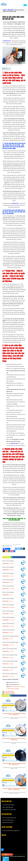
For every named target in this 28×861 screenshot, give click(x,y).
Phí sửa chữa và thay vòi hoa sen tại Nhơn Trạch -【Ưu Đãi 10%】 (14, 789)
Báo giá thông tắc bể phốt (7, 822)
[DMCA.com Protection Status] (5, 858)
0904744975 (5, 663)
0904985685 (5, 645)
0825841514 (5, 651)
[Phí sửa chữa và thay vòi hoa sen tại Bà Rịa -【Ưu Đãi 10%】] (14, 730)
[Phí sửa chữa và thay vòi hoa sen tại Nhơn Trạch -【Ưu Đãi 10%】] (14, 780)
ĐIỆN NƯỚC (10, 10)
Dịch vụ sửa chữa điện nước (8, 820)
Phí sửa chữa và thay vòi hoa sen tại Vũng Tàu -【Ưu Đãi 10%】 (14, 714)
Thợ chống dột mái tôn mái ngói (9, 809)
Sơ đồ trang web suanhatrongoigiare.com (11, 830)
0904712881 (5, 588)
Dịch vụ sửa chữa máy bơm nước (9, 817)
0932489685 (5, 594)
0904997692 (5, 569)
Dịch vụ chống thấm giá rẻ (7, 807)
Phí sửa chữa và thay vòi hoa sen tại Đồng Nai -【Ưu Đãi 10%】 (14, 764)
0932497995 (5, 613)
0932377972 (5, 607)
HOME (4, 10)
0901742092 (5, 576)
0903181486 (5, 601)
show (9, 68)
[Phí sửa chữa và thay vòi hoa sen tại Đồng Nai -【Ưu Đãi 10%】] (14, 755)
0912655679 (5, 670)
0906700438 (5, 626)
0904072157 (5, 657)
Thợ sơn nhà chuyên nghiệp (8, 804)
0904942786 (5, 563)
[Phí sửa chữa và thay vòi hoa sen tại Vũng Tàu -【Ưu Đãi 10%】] (14, 705)
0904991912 (5, 632)
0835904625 (5, 619)
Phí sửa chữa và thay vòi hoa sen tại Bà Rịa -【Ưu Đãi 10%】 (14, 739)
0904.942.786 (8, 854)
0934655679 (5, 638)
